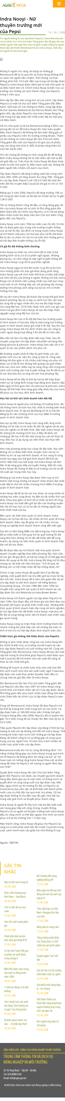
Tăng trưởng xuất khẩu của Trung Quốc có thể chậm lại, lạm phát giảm (48, 941)
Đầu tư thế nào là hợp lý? (16, 882)
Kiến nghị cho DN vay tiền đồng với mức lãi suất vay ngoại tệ (49, 894)
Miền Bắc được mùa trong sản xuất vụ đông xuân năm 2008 (16, 973)
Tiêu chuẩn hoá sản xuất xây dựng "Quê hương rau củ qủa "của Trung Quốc (16, 1005)
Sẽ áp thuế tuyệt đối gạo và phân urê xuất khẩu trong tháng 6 (16, 954)
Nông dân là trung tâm (48, 927)
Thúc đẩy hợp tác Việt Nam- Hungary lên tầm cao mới (48, 912)
